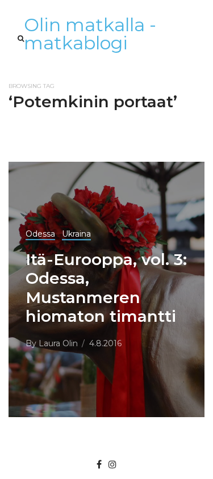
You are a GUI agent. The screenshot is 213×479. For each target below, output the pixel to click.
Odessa (40, 234)
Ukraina (76, 234)
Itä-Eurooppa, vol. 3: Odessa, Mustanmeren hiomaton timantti (106, 288)
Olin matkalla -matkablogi (90, 34)
